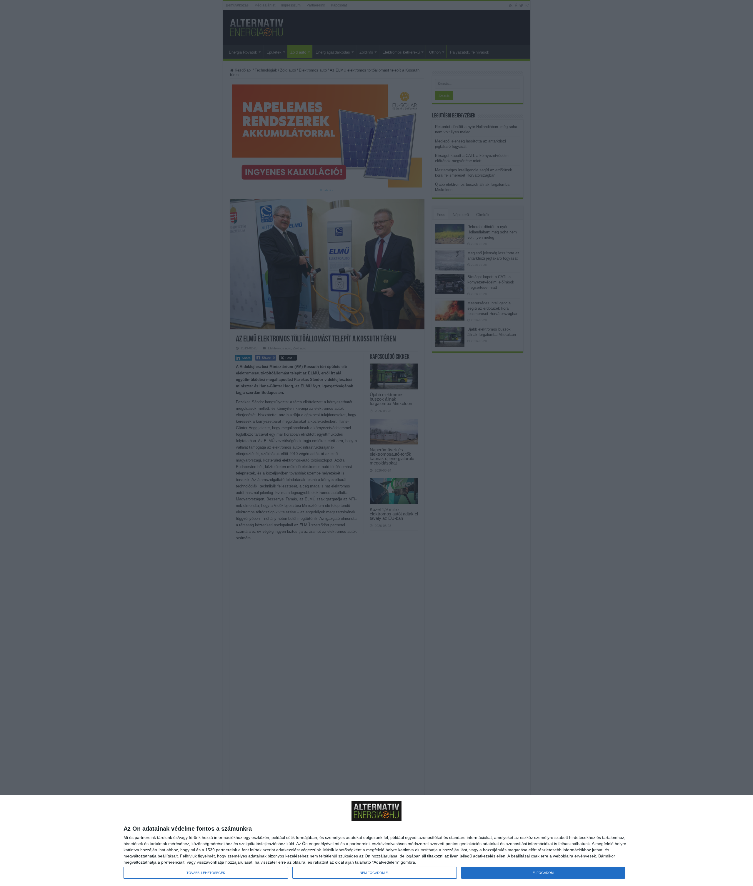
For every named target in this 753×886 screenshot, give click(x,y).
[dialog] (376, 840)
